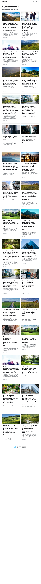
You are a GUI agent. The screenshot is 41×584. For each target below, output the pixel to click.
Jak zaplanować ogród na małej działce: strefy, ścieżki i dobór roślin (10, 138)
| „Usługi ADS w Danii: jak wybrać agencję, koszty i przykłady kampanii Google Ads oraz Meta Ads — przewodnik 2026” (11, 223)
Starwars (4, 1)
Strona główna (36, 1)
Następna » (24, 447)
